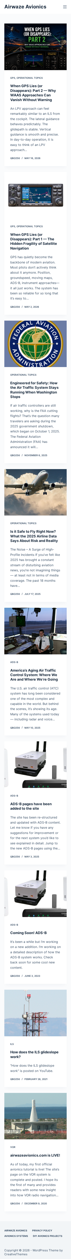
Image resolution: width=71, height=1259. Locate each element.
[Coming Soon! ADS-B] (35, 893)
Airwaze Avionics (25, 7)
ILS (12, 1044)
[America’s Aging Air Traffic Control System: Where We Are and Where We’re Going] (35, 631)
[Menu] (65, 7)
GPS (12, 77)
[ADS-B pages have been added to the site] (35, 764)
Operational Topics (30, 77)
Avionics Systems (16, 1236)
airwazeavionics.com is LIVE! (35, 1155)
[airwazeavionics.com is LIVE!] (35, 1116)
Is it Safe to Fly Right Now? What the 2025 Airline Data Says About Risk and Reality (34, 536)
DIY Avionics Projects (47, 1236)
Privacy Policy (42, 1230)
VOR (12, 1147)
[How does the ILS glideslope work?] (35, 1013)
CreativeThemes (15, 1254)
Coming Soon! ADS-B (28, 933)
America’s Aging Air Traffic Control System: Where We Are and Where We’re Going (34, 675)
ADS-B (14, 662)
